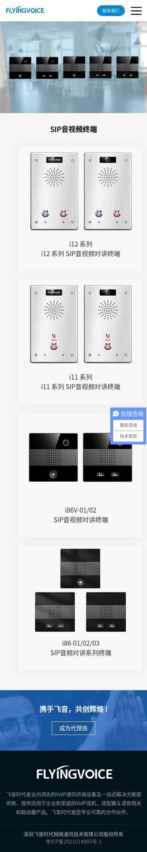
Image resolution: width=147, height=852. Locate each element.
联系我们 (111, 11)
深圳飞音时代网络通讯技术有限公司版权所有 (73, 834)
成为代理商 (73, 728)
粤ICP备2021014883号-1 (74, 841)
